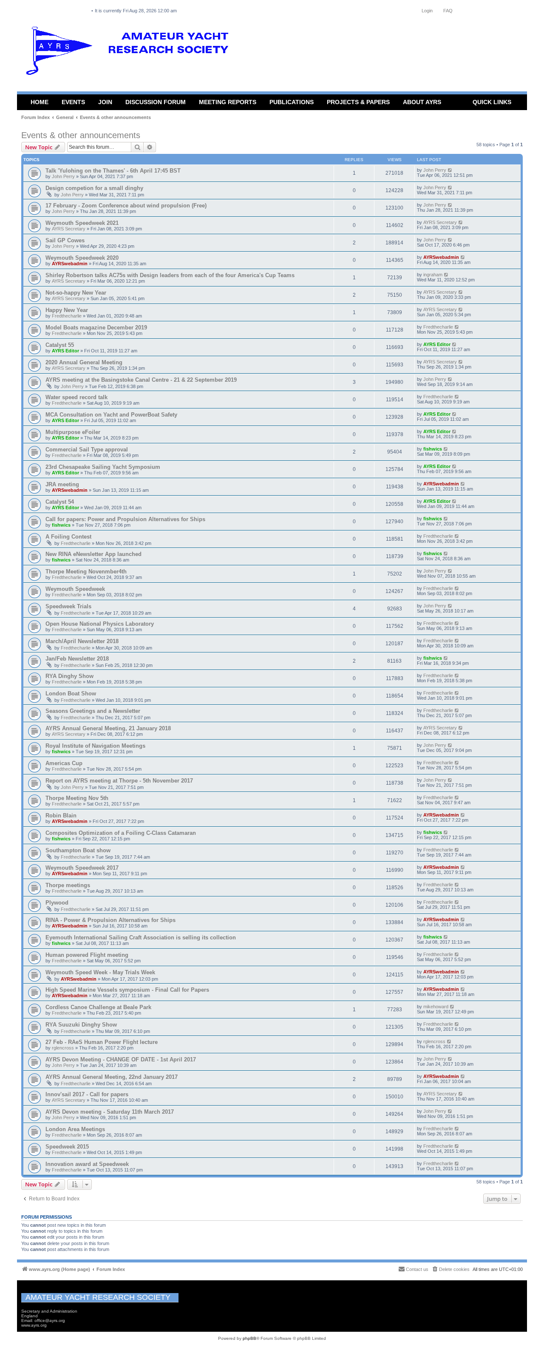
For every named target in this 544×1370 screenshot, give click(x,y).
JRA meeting (62, 484)
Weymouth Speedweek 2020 (82, 258)
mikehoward (435, 1006)
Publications (291, 102)
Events (73, 102)
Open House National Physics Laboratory (99, 624)
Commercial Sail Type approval (86, 449)
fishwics (432, 448)
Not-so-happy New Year (75, 292)
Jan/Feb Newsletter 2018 (77, 658)
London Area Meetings (75, 1129)
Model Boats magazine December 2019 (96, 327)
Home (39, 102)
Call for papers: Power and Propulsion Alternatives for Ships (125, 519)
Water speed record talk (76, 397)
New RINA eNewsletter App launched (93, 554)
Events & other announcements (80, 135)
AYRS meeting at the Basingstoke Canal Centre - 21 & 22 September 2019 (141, 380)
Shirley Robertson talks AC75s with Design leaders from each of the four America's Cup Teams (170, 275)
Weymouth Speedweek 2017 (82, 868)
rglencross (63, 1047)
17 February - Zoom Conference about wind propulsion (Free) (126, 205)
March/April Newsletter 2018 (82, 641)
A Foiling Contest (68, 536)
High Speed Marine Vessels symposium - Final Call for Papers (127, 990)
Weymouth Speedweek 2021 (82, 223)
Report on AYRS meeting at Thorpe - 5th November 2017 (119, 780)
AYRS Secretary (68, 228)
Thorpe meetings (67, 885)
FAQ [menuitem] (448, 10)
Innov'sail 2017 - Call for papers (86, 1094)
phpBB (249, 1338)
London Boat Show (70, 693)
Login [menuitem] (427, 10)
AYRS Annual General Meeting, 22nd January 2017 (111, 1077)
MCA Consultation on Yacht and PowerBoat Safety (111, 414)
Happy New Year (66, 310)
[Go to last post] (450, 170)
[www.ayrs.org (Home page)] (130, 53)
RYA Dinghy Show (69, 676)
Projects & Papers (358, 102)
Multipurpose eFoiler (72, 432)
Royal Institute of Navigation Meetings (95, 746)
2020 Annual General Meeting (83, 362)
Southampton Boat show (77, 850)
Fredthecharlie (67, 315)
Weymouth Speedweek (75, 589)
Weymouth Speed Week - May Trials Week (100, 972)
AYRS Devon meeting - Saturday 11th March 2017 (109, 1112)
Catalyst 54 (59, 502)
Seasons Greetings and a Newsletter (92, 711)
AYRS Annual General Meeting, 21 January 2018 (108, 728)
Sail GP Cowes (65, 240)
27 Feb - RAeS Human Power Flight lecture (101, 1042)
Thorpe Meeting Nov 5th (76, 798)
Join (105, 102)
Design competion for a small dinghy (94, 188)
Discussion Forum (155, 102)
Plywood (56, 902)
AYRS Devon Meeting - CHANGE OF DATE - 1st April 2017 (120, 1059)
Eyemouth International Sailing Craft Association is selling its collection (140, 937)
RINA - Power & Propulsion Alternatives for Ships (110, 920)
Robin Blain (60, 815)
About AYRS (422, 102)
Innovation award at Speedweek (87, 1164)
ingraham (432, 274)
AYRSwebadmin (70, 263)
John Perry (63, 176)
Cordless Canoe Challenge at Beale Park (98, 1007)
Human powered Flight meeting (86, 955)
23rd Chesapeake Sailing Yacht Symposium (102, 467)
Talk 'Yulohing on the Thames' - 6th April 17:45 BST (113, 170)
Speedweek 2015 (67, 1146)
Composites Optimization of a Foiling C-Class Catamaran (120, 833)
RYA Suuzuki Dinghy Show (81, 1024)
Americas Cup (63, 763)
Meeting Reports (227, 102)
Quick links (492, 102)
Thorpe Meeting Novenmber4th (86, 571)
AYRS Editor (65, 350)
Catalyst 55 (59, 345)
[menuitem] (450, 1269)
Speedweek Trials (68, 606)
